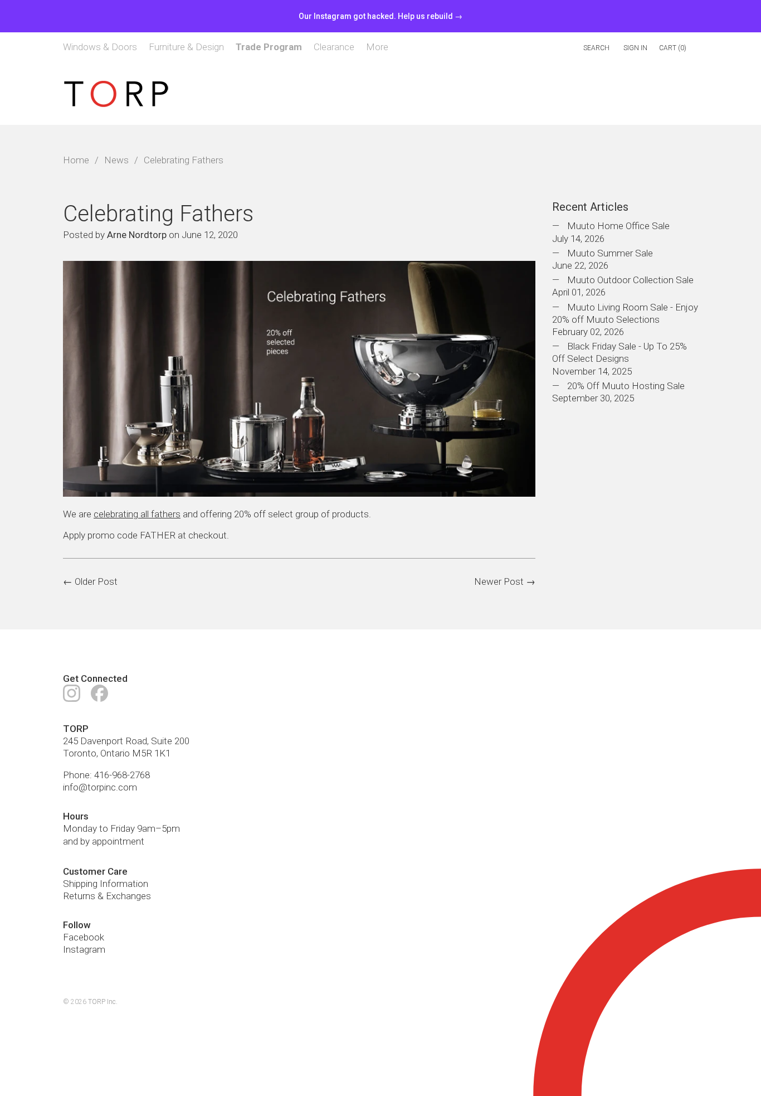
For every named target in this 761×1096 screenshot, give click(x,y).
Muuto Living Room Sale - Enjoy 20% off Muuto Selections (625, 313)
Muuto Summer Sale (610, 253)
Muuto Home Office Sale (618, 226)
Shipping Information (105, 883)
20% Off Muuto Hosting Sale (626, 385)
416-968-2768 (122, 774)
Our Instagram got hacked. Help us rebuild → (380, 16)
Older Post (96, 581)
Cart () (672, 48)
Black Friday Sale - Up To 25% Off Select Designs (619, 353)
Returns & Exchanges (107, 895)
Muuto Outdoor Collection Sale (630, 280)
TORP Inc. (103, 1002)
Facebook (83, 937)
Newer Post (499, 581)
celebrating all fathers (137, 514)
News (116, 160)
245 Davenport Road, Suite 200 (126, 740)
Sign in (635, 48)
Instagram (84, 949)
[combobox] (549, 48)
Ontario (115, 753)
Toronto (79, 753)
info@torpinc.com (100, 787)
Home (76, 160)
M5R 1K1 (151, 753)
